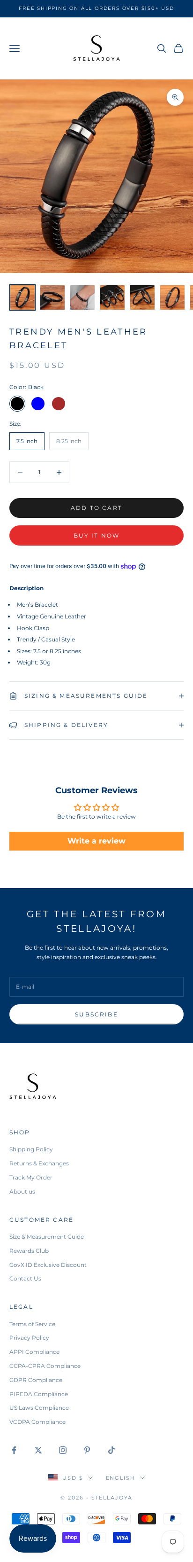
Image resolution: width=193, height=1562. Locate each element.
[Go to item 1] (22, 297)
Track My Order (30, 1177)
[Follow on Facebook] (14, 1450)
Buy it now (97, 535)
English (121, 1478)
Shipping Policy (31, 1149)
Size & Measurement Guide (46, 1236)
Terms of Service (32, 1324)
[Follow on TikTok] (111, 1450)
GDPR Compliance (35, 1379)
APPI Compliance (34, 1351)
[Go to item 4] (112, 297)
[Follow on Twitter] (38, 1450)
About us (22, 1191)
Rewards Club (29, 1250)
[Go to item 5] (142, 297)
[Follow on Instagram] (62, 1450)
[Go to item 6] (172, 297)
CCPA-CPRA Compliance (45, 1365)
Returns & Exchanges (39, 1163)
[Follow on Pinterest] (87, 1450)
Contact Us (25, 1278)
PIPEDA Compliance (38, 1394)
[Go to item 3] (82, 297)
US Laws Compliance (39, 1407)
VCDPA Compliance (37, 1421)
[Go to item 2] (52, 297)
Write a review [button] (96, 840)
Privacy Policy (29, 1337)
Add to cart (96, 507)
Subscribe (96, 1014)
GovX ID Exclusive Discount (48, 1264)
